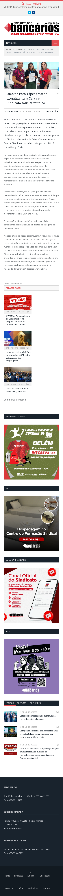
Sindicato (18, 875)
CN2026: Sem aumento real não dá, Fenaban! (17, 390)
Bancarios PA (12, 111)
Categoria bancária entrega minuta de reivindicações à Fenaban (38, 717)
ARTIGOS (10, 703)
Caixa (48, 111)
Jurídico (31, 875)
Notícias (55, 111)
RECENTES (21, 703)
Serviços (9, 888)
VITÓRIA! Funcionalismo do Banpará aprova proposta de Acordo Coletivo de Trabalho (18, 320)
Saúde (20, 888)
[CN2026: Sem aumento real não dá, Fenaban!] (17, 376)
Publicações (44, 875)
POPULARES (35, 703)
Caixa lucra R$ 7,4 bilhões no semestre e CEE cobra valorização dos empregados (18, 356)
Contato (46, 888)
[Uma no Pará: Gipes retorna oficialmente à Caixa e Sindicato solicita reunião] (31, 75)
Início (7, 875)
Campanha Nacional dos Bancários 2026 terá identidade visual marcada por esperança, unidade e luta (39, 733)
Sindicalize (33, 888)
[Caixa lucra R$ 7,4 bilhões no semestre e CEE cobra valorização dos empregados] (17, 340)
